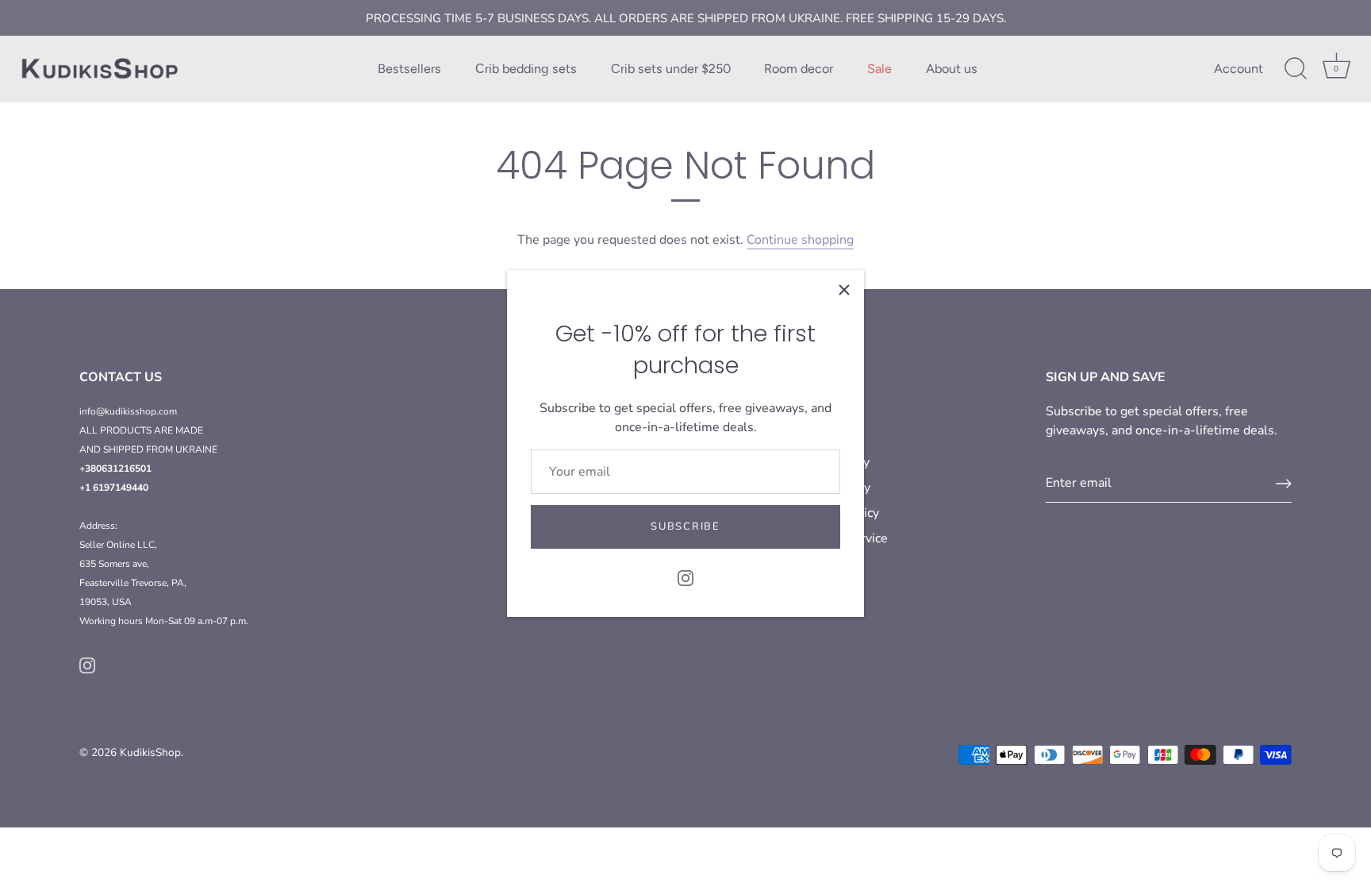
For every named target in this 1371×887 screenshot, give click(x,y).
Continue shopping (800, 240)
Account (1238, 68)
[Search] (1295, 69)
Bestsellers (409, 68)
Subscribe (685, 526)
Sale (879, 68)
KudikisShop (150, 752)
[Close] (844, 289)
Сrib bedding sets (526, 68)
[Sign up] (1284, 484)
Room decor (798, 68)
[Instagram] (685, 577)
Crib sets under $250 (671, 68)
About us (951, 68)
